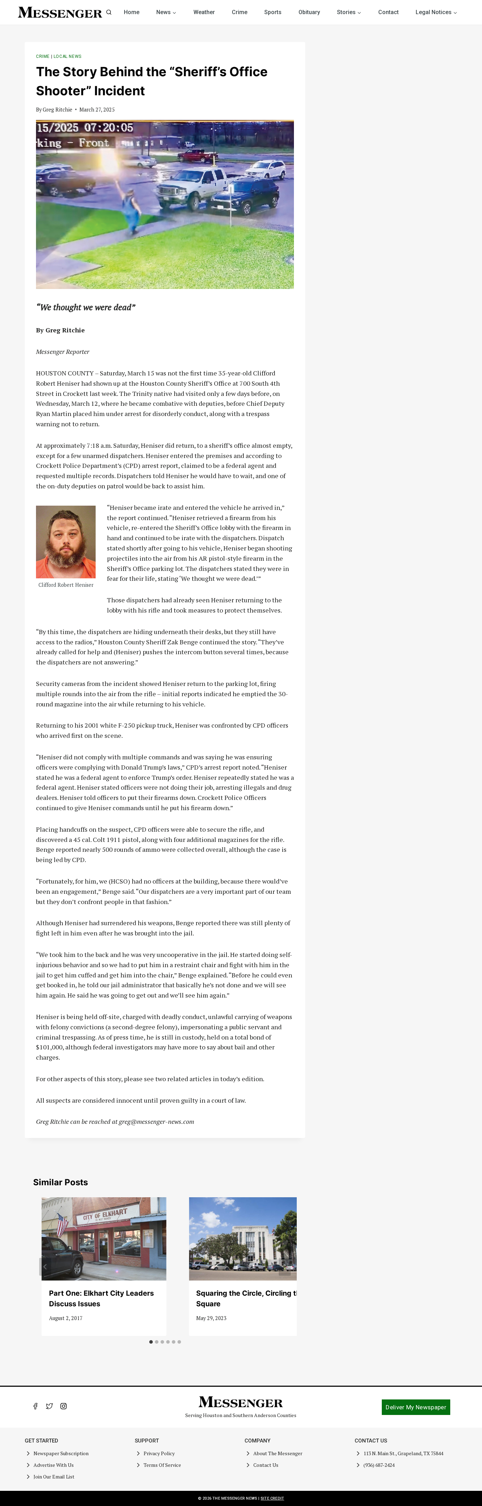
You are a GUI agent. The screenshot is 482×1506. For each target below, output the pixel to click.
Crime (239, 12)
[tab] (151, 1342)
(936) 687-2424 (378, 1465)
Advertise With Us (54, 1465)
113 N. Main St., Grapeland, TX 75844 (403, 1453)
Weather (204, 12)
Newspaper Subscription (61, 1453)
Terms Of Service (162, 1465)
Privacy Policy (159, 1453)
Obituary (309, 12)
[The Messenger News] (60, 12)
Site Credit (272, 1498)
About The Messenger (277, 1453)
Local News (68, 56)
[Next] (285, 1267)
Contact (388, 12)
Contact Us (265, 1465)
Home (131, 12)
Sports (273, 12)
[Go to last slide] (45, 1267)
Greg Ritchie (57, 109)
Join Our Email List (54, 1476)
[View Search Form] (109, 13)
